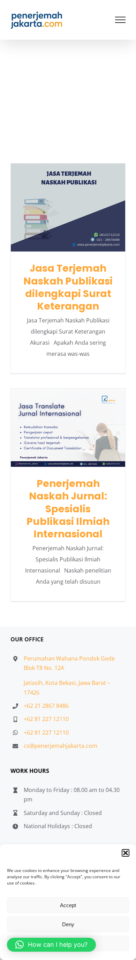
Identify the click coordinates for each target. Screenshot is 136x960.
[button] (125, 852)
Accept (68, 905)
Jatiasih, (34, 683)
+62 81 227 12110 (46, 719)
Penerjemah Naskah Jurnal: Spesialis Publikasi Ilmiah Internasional (68, 428)
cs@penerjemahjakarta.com (60, 746)
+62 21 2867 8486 (46, 706)
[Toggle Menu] (120, 20)
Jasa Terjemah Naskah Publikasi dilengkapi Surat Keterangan (68, 207)
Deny (68, 924)
